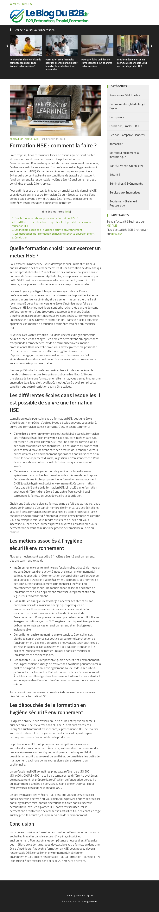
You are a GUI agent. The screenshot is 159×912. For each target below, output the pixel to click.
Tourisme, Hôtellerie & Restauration (123, 203)
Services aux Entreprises (125, 192)
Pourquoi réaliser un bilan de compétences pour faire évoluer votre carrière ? (25, 63)
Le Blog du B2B (89, 901)
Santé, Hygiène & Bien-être (126, 165)
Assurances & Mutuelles (125, 95)
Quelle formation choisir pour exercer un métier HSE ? (45, 218)
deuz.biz (116, 233)
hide (67, 211)
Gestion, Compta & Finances (127, 135)
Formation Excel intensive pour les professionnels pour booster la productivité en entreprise (62, 64)
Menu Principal (22, 4)
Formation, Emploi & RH (25, 139)
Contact (70, 895)
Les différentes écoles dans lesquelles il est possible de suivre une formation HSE (53, 224)
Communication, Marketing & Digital (127, 106)
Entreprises (117, 117)
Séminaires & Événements (126, 183)
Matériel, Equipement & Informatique (124, 155)
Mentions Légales (84, 895)
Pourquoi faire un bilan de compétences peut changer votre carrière (96, 63)
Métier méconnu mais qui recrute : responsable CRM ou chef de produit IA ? (132, 63)
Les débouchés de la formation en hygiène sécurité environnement (53, 233)
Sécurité (115, 174)
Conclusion (20, 237)
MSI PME (112, 225)
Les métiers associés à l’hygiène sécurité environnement (47, 230)
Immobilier (116, 144)
